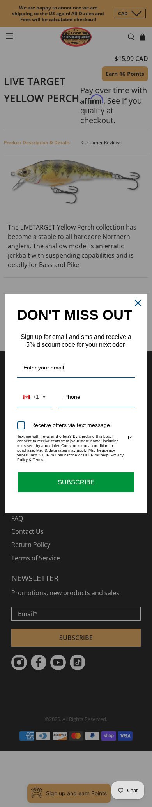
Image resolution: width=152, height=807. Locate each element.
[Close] (138, 303)
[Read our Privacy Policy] (130, 437)
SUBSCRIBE (76, 482)
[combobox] (34, 397)
